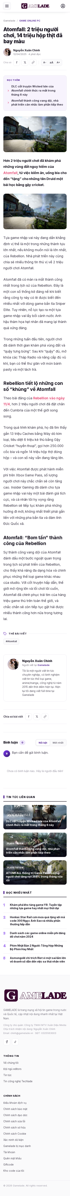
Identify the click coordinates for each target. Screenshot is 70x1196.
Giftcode (8, 1164)
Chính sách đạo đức (15, 1115)
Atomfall (10, 173)
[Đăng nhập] (63, 6)
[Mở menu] (7, 6)
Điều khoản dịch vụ (15, 1102)
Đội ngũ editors (12, 1068)
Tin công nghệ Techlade (17, 1081)
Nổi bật (43, 742)
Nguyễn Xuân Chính (26, 50)
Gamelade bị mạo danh (17, 1146)
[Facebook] (16, 62)
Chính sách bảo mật (15, 1108)
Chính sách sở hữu (14, 1127)
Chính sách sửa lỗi (14, 1121)
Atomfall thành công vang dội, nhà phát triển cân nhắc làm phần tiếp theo (37, 102)
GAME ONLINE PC (29, 20)
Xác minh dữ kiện (13, 1139)
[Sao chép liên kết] (33, 62)
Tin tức (7, 1075)
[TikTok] (15, 1041)
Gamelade (9, 20)
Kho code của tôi (13, 1170)
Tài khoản (9, 1152)
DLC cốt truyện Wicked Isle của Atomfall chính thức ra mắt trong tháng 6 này (33, 90)
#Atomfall (11, 641)
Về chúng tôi (10, 1062)
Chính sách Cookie (14, 1133)
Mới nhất (58, 742)
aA (51, 62)
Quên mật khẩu (12, 1158)
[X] (24, 62)
